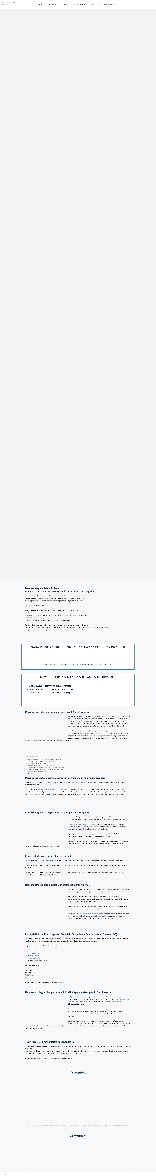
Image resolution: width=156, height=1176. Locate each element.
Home (40, 4)
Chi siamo (51, 4)
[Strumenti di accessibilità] (6, 1173)
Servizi (65, 4)
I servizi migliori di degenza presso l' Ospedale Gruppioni (40, 761)
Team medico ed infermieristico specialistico (37, 771)
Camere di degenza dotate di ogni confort (36, 763)
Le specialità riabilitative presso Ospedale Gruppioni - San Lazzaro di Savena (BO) (46, 767)
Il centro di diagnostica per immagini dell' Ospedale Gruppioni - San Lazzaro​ (45, 769)
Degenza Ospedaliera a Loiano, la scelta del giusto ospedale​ (40, 765)
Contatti (94, 4)
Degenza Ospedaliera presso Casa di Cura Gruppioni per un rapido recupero (44, 759)
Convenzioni (80, 4)
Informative (110, 4)
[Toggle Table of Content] (63, 757)
